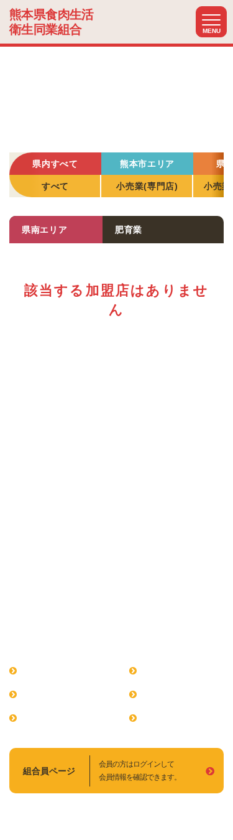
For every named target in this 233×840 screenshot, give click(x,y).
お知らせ (161, 694)
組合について (50, 671)
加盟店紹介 (46, 718)
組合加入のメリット (63, 694)
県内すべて (55, 164)
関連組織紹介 (170, 671)
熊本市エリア (147, 164)
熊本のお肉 (166, 718)
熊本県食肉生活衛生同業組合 (51, 21)
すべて (55, 186)
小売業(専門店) (147, 186)
